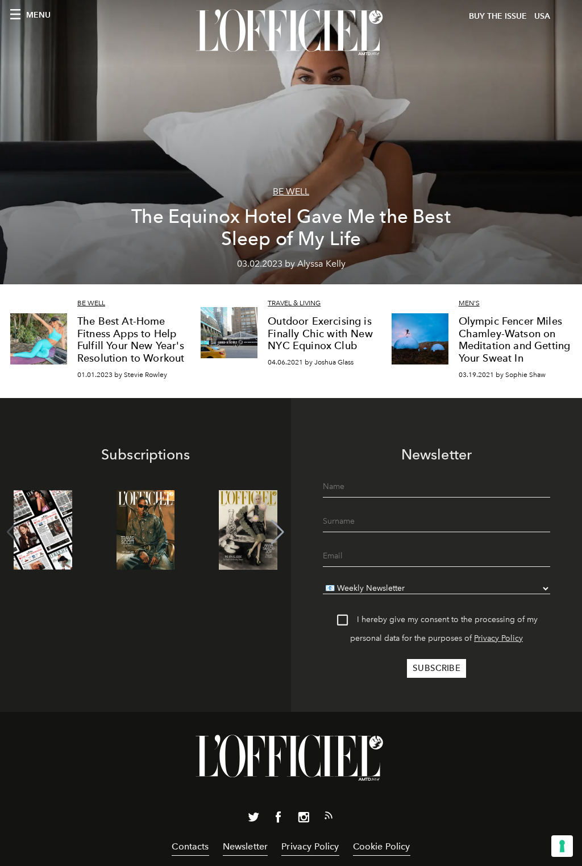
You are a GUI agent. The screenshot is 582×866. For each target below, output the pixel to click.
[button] (277, 532)
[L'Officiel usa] (291, 32)
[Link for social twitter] (253, 819)
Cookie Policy (381, 846)
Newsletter (245, 846)
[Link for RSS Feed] (328, 817)
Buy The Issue (498, 16)
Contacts (190, 846)
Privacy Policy (498, 638)
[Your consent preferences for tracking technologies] (562, 846)
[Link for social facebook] (278, 819)
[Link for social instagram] (303, 819)
